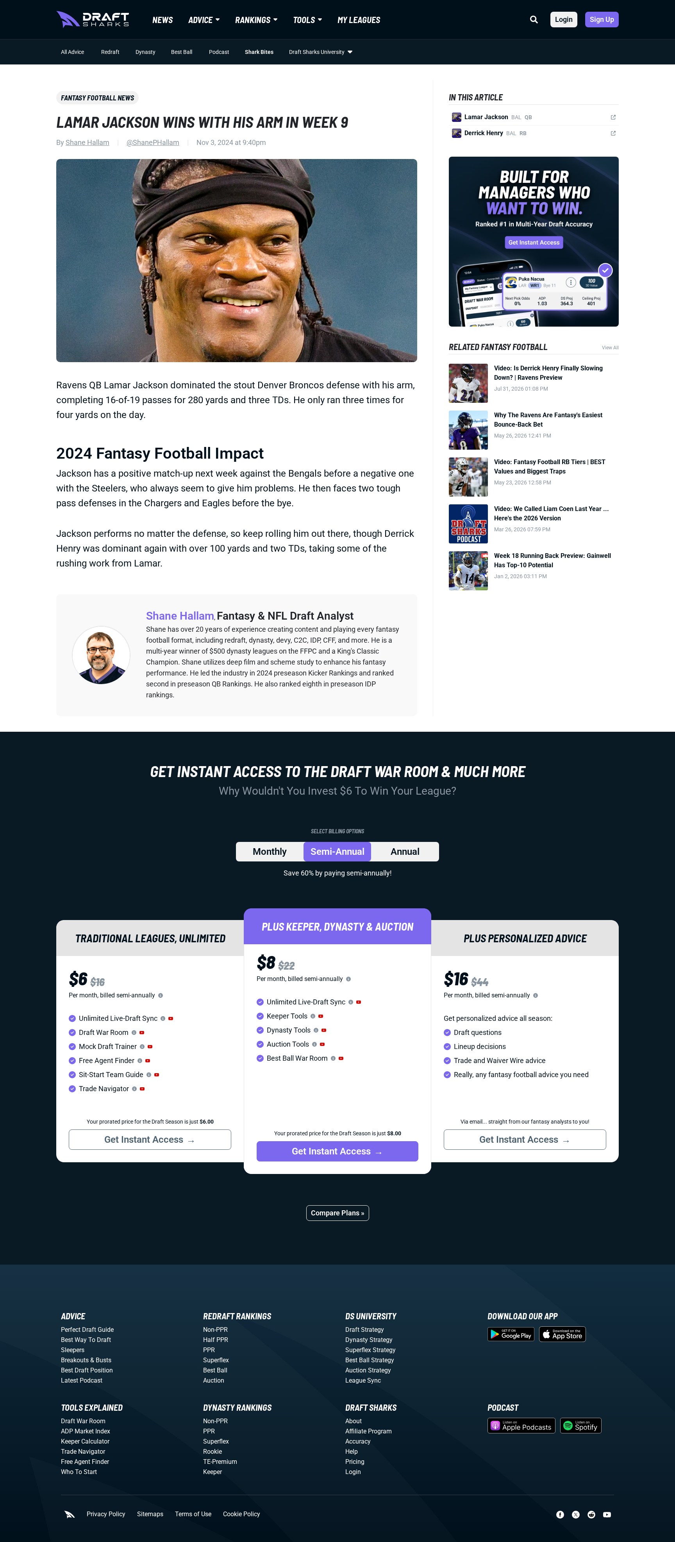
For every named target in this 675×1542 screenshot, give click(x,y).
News (162, 19)
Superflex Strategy (370, 1350)
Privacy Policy (106, 1514)
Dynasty (145, 52)
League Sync (363, 1380)
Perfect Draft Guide (87, 1329)
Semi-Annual (337, 851)
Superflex (216, 1360)
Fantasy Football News (97, 97)
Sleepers (72, 1350)
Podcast (219, 52)
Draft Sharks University (317, 52)
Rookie (212, 1451)
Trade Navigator (83, 1451)
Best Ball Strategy (369, 1360)
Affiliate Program (368, 1431)
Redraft (110, 52)
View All (610, 347)
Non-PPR (215, 1329)
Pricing (354, 1461)
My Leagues (359, 19)
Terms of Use (193, 1514)
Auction (213, 1380)
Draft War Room (83, 1421)
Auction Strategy (368, 1370)
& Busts (100, 1360)
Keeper (212, 1472)
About (353, 1421)
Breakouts (75, 1360)
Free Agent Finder (85, 1461)
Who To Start (79, 1472)
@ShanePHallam (153, 142)
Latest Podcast (81, 1380)
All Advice (72, 52)
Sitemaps (150, 1514)
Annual (405, 851)
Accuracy (358, 1441)
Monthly (270, 851)
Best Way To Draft (86, 1340)
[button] (170, 1018)
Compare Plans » (337, 1213)
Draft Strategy (364, 1329)
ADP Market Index (85, 1431)
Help (351, 1451)
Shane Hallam (87, 142)
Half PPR (215, 1340)
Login (564, 19)
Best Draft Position (87, 1370)
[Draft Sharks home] (92, 19)
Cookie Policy (241, 1514)
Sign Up (602, 19)
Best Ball (181, 52)
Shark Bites (259, 52)
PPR (209, 1350)
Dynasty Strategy (369, 1340)
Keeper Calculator (85, 1441)
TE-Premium (220, 1461)
